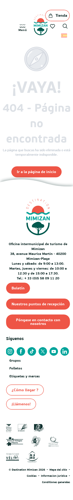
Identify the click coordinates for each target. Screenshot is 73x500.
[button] (65, 27)
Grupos (15, 360)
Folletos (15, 368)
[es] (64, 35)
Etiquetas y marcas (24, 376)
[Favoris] (52, 26)
